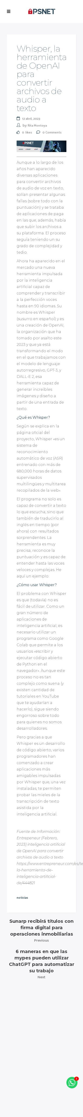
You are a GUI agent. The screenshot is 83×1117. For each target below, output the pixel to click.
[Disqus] (41, 1043)
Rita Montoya (37, 125)
